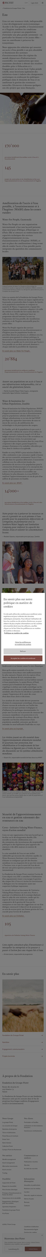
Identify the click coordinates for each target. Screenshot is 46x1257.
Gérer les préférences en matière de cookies (23, 643)
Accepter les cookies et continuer (23, 658)
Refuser (23, 651)
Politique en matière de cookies (16, 633)
